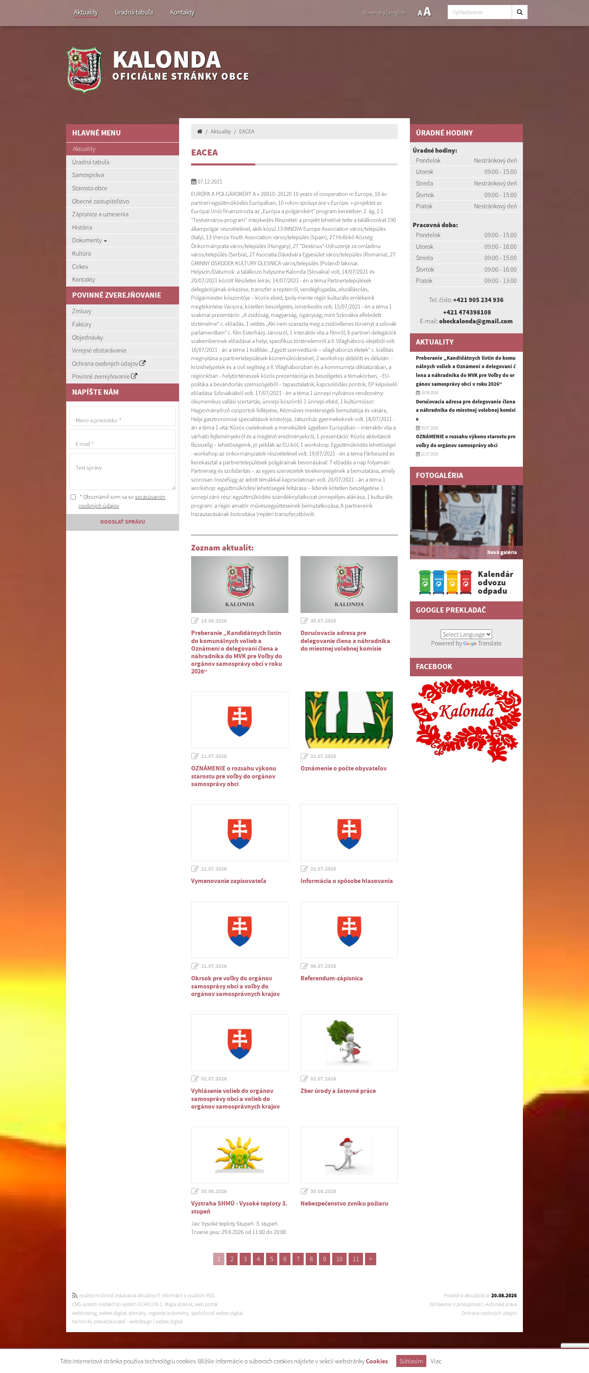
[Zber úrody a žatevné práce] (349, 1042)
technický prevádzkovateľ (98, 1321)
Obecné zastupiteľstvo (100, 201)
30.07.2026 (323, 621)
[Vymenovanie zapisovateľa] (239, 832)
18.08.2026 (214, 621)
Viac (436, 1361)
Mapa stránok (179, 1304)
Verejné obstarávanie (99, 350)
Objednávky (87, 337)
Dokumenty (87, 240)
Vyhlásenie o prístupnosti (456, 1304)
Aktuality (86, 12)
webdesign (140, 1321)
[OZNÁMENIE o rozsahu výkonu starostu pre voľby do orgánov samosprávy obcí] (239, 720)
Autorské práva (501, 1304)
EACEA (246, 131)
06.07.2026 (323, 966)
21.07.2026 (214, 756)
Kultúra (81, 253)
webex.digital (112, 1313)
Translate (490, 643)
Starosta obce (89, 188)
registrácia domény (169, 1313)
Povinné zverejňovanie (101, 376)
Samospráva (88, 175)
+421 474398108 (467, 312)
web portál (206, 1304)
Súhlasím (411, 1361)
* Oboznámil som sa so (122, 501)
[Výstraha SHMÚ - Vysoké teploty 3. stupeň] (239, 1155)
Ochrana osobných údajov (105, 363)
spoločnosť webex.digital (217, 1313)
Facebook (434, 666)
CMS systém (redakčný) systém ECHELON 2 (117, 1304)
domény (137, 1313)
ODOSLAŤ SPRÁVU (122, 522)
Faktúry (81, 324)
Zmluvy (81, 311)
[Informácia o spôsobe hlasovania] (349, 832)
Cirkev (80, 266)
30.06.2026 (214, 1191)
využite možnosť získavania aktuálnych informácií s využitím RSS (146, 1295)
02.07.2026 (214, 1079)
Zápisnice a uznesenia (100, 214)
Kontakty (182, 12)
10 (339, 1258)
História (82, 227)
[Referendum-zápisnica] (349, 929)
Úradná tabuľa (134, 12)
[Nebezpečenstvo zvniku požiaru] (349, 1155)
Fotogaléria (439, 475)
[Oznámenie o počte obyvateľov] (349, 720)
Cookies (377, 1361)
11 (356, 1258)
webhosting (84, 1313)
